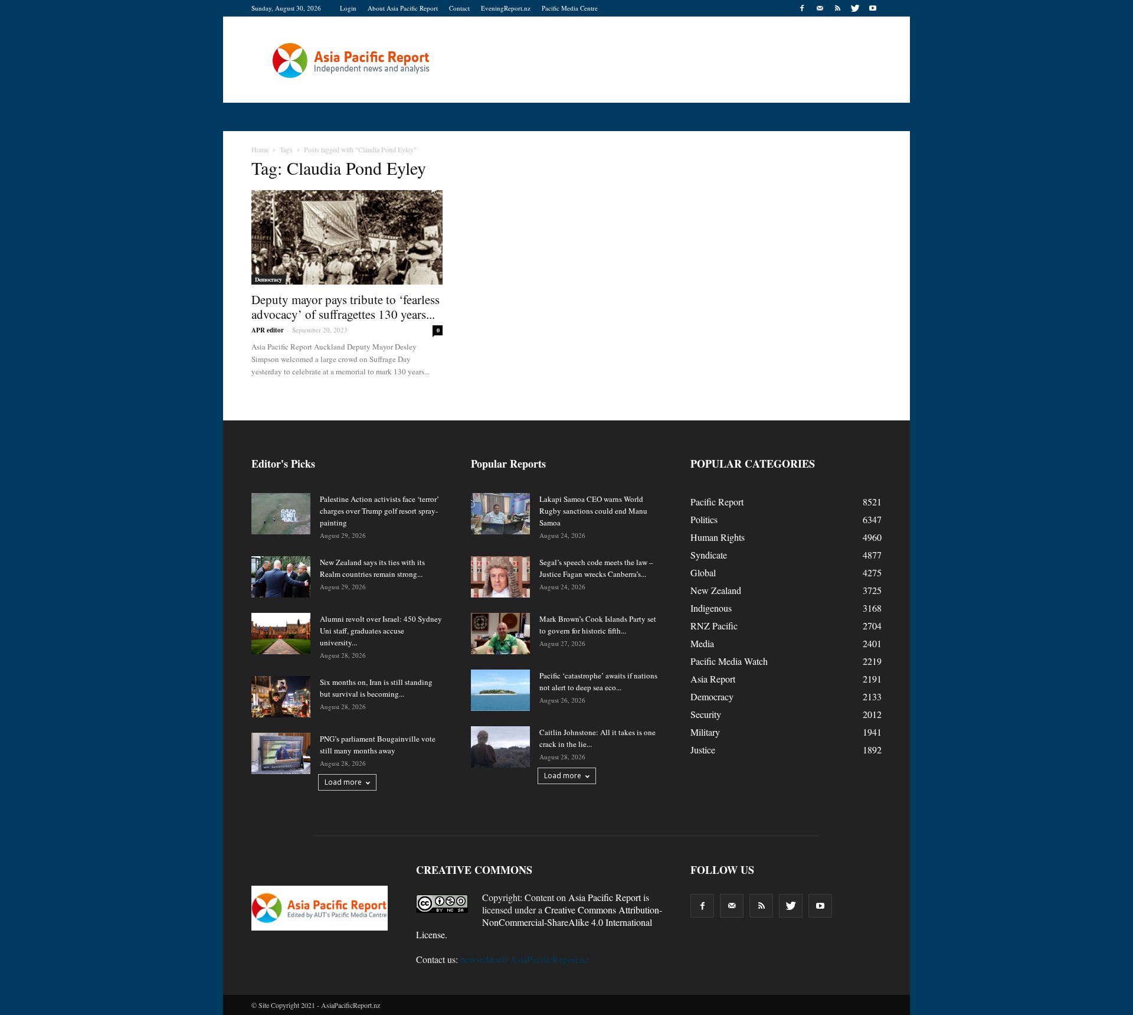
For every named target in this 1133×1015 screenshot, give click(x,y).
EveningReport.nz (506, 8)
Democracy (268, 279)
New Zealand (715, 590)
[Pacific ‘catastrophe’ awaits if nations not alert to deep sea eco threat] (500, 690)
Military (705, 732)
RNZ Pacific (714, 625)
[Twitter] (855, 8)
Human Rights (717, 537)
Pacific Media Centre (570, 8)
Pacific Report (717, 501)
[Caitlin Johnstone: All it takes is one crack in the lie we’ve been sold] (500, 747)
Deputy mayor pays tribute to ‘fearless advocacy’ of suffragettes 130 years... (345, 306)
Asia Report (712, 679)
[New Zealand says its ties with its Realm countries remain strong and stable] (280, 577)
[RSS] (837, 8)
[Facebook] (802, 8)
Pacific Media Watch (729, 661)
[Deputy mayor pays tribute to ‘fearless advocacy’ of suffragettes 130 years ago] (347, 237)
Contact (459, 8)
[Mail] (820, 8)
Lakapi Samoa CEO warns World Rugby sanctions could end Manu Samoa (593, 511)
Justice (702, 749)
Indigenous (711, 608)
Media (702, 643)
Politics (704, 519)
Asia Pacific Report (604, 897)
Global (703, 572)
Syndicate (708, 555)
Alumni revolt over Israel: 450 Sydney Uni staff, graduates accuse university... (381, 630)
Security (705, 714)
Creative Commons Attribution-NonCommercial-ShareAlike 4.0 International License (539, 922)
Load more (343, 782)
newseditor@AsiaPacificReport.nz (524, 959)
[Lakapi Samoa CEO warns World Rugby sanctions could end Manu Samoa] (500, 513)
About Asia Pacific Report (403, 8)
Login (348, 8)
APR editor (267, 330)
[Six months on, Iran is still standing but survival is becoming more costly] (280, 696)
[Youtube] (873, 8)
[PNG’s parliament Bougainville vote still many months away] (280, 753)
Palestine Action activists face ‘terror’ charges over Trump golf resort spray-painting (379, 511)
